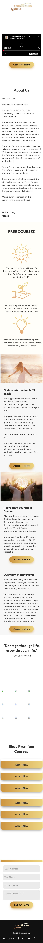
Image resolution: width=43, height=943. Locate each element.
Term (3, 939)
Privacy (11, 939)
